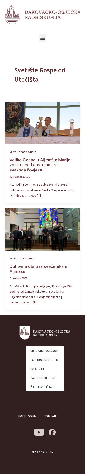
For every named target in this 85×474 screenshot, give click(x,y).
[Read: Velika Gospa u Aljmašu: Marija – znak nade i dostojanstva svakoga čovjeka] (42, 123)
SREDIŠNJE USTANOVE (44, 351)
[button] (42, 38)
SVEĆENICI (37, 369)
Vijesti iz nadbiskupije (23, 152)
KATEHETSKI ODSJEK (44, 378)
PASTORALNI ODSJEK (44, 360)
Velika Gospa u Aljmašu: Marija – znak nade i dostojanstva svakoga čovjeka (41, 164)
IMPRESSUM (27, 416)
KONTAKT (51, 416)
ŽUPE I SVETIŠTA (41, 387)
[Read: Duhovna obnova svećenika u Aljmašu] (42, 229)
